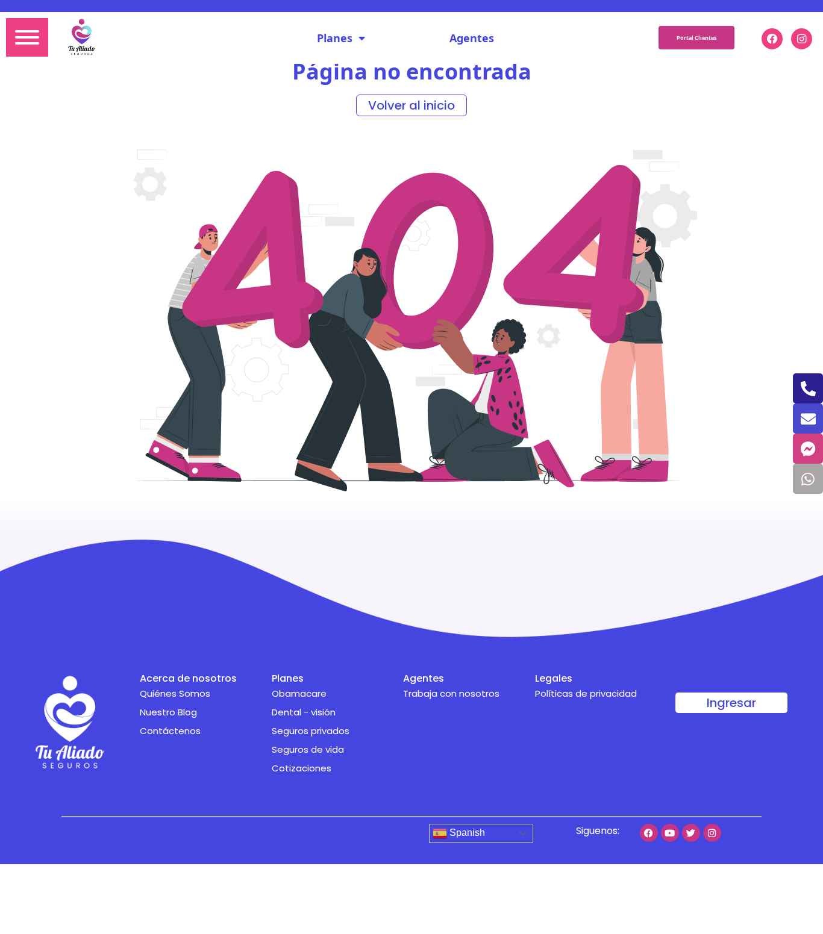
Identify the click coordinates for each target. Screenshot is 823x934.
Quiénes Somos (175, 693)
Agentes (471, 38)
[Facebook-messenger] (808, 449)
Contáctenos (170, 730)
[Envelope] (808, 418)
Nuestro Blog (168, 712)
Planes (334, 38)
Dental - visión (304, 712)
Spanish (466, 832)
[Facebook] (649, 833)
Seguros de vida (308, 749)
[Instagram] (712, 833)
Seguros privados (310, 730)
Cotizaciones (301, 768)
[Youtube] (670, 833)
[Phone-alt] (808, 388)
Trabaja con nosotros (451, 693)
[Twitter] (691, 833)
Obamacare (299, 693)
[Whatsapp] (808, 479)
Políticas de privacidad (586, 693)
